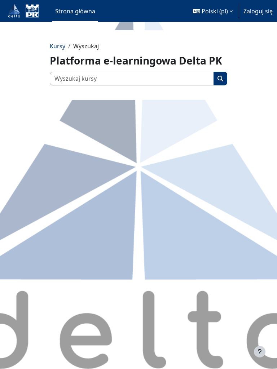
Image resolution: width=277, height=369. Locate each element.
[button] (212, 11)
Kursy (57, 46)
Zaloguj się (258, 11)
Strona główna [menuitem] (75, 11)
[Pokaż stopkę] (259, 351)
